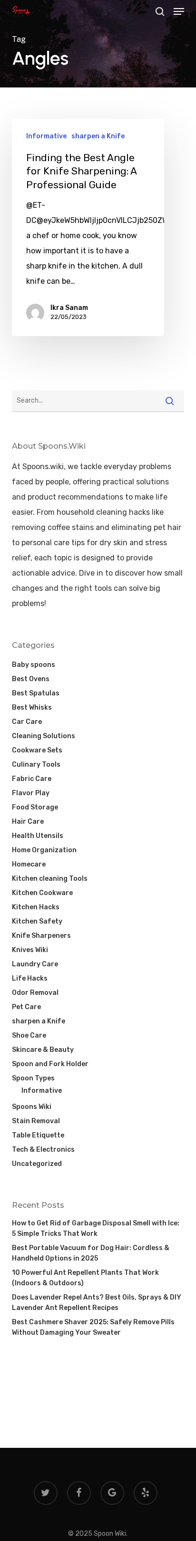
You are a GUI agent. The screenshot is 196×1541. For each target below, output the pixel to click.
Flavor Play (30, 793)
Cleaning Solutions (43, 736)
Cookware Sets (37, 750)
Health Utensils (37, 836)
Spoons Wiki (31, 1107)
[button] (179, 11)
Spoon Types (33, 1078)
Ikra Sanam (69, 308)
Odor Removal (35, 993)
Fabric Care (31, 779)
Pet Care (26, 1007)
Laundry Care (35, 964)
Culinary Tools (36, 765)
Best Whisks (32, 707)
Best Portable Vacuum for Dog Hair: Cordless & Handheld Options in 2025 (90, 1253)
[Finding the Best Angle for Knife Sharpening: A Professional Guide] (88, 227)
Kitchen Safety (37, 921)
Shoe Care (29, 1035)
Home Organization (44, 850)
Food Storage (35, 807)
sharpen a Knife (98, 136)
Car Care (27, 722)
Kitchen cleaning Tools (50, 879)
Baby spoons (33, 665)
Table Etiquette (38, 1135)
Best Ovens (30, 679)
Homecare (29, 864)
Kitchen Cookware (42, 893)
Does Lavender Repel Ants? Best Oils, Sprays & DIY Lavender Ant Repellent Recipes (96, 1302)
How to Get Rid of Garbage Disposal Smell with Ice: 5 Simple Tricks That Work (95, 1228)
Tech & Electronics (43, 1150)
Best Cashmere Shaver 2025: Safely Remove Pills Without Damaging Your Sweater (93, 1327)
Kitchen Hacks (35, 907)
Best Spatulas (35, 693)
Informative (46, 136)
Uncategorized (37, 1164)
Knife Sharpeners (41, 936)
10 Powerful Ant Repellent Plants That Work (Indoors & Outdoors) (85, 1278)
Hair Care (28, 822)
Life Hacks (30, 978)
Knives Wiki (30, 950)
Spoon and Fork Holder (50, 1064)
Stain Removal (36, 1121)
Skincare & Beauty (43, 1050)
